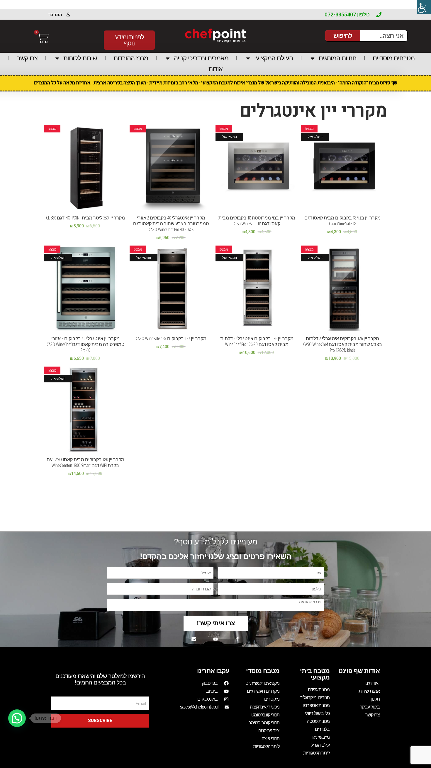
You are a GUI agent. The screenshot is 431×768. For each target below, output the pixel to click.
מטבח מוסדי (262, 671)
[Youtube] (215, 639)
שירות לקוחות (80, 58)
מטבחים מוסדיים (394, 58)
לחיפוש (342, 35)
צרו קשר (27, 58)
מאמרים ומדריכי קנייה (201, 58)
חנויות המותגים (337, 58)
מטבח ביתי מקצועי (315, 674)
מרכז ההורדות (130, 58)
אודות (215, 69)
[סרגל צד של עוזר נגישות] (424, 7)
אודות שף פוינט (359, 671)
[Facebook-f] (237, 639)
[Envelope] (193, 639)
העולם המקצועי (273, 58)
